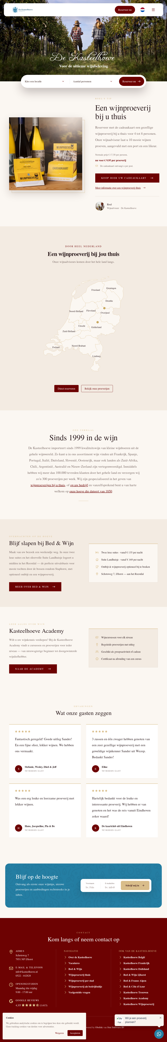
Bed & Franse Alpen (134, 980)
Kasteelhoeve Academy (135, 998)
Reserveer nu (125, 9)
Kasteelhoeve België (134, 957)
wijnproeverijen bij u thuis (47, 485)
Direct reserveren (66, 388)
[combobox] (45, 81)
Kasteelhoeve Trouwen (135, 992)
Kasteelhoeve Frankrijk (136, 963)
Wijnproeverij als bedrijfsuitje (85, 986)
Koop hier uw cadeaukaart (123, 177)
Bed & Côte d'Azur (134, 986)
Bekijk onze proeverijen (97, 388)
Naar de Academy (29, 668)
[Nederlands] (142, 9)
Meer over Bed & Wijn (32, 586)
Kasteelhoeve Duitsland (136, 969)
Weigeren (59, 1033)
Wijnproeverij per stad (81, 980)
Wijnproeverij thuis (79, 975)
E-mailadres (110, 883)
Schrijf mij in (132, 885)
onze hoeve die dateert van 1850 (90, 491)
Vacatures (74, 963)
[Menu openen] (153, 10)
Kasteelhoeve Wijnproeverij (138, 1004)
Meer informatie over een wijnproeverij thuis (118, 187)
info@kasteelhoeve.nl (27, 971)
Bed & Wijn (75, 969)
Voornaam (90, 883)
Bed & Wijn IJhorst (134, 975)
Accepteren (75, 1033)
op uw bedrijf (79, 485)
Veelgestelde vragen (79, 992)
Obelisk (99, 1027)
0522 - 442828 (23, 975)
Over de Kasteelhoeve (80, 957)
